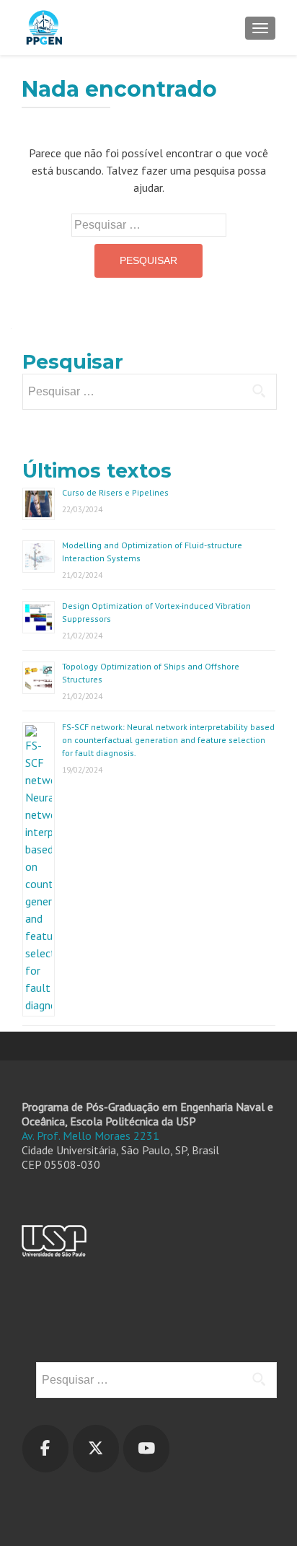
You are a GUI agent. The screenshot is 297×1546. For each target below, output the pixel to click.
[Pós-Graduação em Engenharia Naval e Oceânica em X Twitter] (96, 1448)
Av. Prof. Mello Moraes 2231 (90, 1135)
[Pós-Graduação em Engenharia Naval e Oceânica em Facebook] (45, 1448)
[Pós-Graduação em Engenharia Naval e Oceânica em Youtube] (146, 1448)
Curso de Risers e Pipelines (115, 492)
